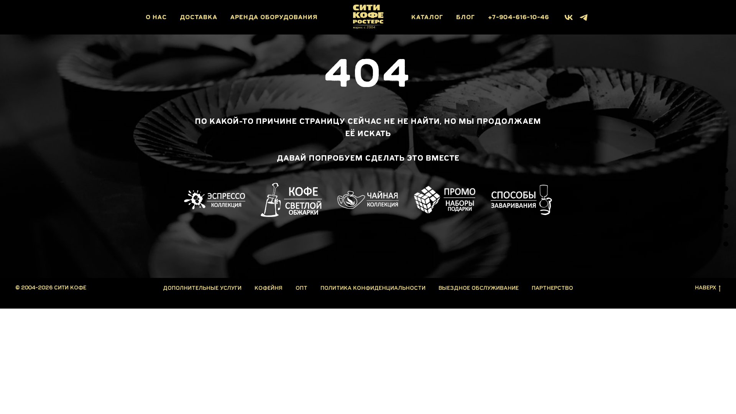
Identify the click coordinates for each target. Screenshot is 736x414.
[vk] (568, 17)
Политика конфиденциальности (373, 288)
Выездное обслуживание (479, 288)
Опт (301, 288)
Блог (465, 17)
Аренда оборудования (274, 17)
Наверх (705, 287)
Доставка (198, 17)
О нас (156, 17)
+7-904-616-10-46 (518, 17)
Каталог (427, 17)
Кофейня (269, 288)
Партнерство (552, 288)
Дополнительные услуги (202, 288)
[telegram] (583, 17)
